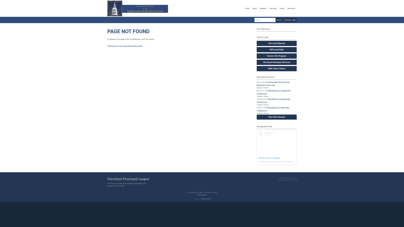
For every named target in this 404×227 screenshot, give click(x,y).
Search (279, 20)
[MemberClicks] (138, 8)
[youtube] (295, 179)
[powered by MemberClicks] (202, 199)
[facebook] (284, 179)
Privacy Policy (202, 195)
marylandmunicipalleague (290, 161)
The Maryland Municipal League (269, 161)
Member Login (290, 20)
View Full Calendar (276, 117)
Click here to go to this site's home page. (125, 46)
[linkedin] (287, 179)
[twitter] (280, 179)
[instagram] (291, 179)
